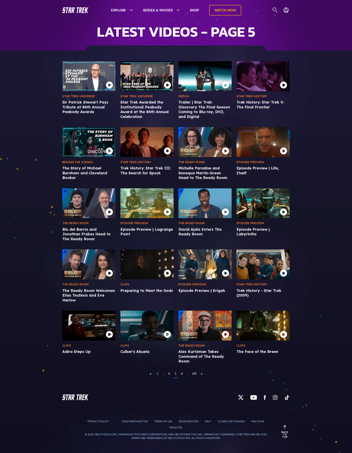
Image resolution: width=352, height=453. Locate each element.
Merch (183, 96)
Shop (194, 10)
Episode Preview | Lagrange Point (146, 231)
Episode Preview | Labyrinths (253, 231)
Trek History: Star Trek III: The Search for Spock (145, 170)
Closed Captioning (231, 421)
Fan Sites (175, 427)
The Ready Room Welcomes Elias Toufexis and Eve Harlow (88, 295)
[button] (75, 10)
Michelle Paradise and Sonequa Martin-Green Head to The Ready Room (202, 173)
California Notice (135, 421)
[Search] (275, 10)
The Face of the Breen (257, 351)
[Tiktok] (287, 397)
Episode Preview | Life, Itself (257, 170)
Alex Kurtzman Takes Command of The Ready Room (201, 356)
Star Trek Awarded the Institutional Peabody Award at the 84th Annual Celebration (144, 109)
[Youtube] (253, 397)
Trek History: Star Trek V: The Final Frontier (260, 104)
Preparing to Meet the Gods (146, 290)
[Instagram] (275, 397)
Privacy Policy (98, 421)
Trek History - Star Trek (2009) (258, 293)
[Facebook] (265, 397)
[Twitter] (241, 397)
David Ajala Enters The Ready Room (200, 231)
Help (208, 421)
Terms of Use (163, 421)
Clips (124, 284)
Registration (188, 421)
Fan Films (257, 421)
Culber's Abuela (134, 351)
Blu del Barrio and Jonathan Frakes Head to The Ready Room (86, 234)
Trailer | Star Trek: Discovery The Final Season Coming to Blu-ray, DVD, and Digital (204, 109)
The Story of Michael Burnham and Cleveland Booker (84, 173)
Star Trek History (251, 96)
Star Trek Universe (78, 96)
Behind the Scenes (77, 162)
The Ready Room (191, 162)
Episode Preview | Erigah (201, 290)
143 (194, 373)
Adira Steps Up (76, 351)
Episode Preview (250, 162)
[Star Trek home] (75, 397)
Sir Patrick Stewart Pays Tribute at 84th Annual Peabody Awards (85, 107)
